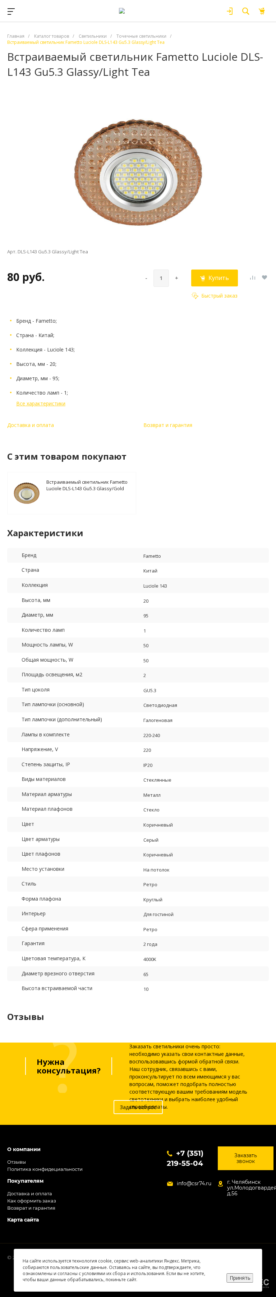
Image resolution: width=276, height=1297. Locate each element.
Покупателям (25, 1181)
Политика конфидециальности (45, 1169)
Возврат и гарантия (167, 425)
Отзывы (16, 1162)
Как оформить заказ (31, 1201)
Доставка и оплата (30, 425)
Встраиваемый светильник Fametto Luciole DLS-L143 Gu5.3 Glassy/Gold (87, 485)
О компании (24, 1149)
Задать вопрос (138, 1107)
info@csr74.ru (194, 1183)
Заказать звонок (245, 1158)
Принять (240, 1277)
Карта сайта (23, 1220)
